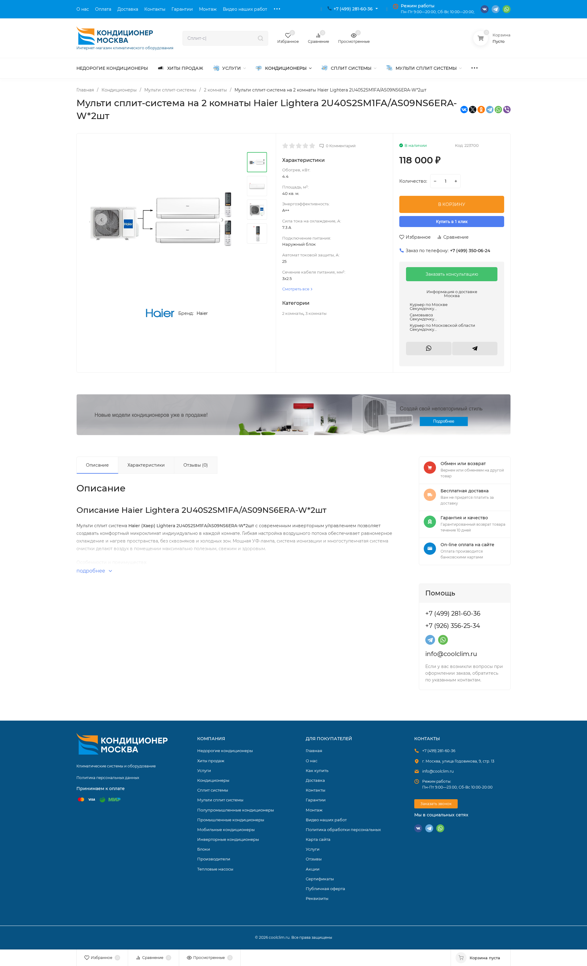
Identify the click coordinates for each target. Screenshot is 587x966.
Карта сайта (318, 839)
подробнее (91, 571)
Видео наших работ (326, 819)
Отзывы (314, 858)
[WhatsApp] (498, 109)
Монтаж (314, 809)
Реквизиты (317, 898)
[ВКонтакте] (464, 109)
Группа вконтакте (485, 9)
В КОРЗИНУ (451, 204)
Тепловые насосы (215, 869)
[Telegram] (489, 109)
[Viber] (507, 109)
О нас (311, 760)
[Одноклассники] (481, 109)
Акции (312, 869)
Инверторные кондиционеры (228, 839)
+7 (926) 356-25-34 (452, 625)
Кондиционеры (119, 90)
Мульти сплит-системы (170, 90)
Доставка (315, 780)
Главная (85, 90)
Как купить (317, 770)
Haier (202, 313)
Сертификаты (320, 878)
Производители (213, 858)
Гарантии (316, 799)
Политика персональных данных (107, 777)
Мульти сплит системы (220, 799)
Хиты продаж (210, 760)
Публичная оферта (325, 888)
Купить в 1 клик (452, 221)
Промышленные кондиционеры (230, 819)
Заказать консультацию (452, 274)
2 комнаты (215, 90)
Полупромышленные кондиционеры (235, 809)
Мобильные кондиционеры (226, 829)
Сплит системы (212, 790)
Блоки (203, 849)
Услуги (204, 770)
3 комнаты (316, 313)
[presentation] (101, 219)
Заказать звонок (436, 803)
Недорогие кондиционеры (225, 750)
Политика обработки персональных (343, 829)
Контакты (315, 790)
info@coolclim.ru (451, 654)
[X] (472, 109)
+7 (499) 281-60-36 (353, 9)
